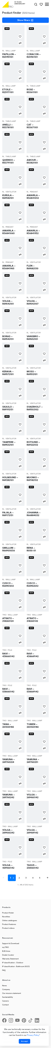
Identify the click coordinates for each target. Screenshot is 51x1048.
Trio (4, 615)
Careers (5, 1001)
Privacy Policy (33, 1035)
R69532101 (9, 443)
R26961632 (8, 584)
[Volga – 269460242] (13, 812)
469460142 (8, 866)
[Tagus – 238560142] (38, 847)
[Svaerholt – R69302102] (38, 389)
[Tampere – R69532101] (13, 424)
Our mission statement (11, 993)
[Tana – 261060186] (13, 706)
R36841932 (33, 232)
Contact (5, 1005)
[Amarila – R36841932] (38, 213)
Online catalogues (9, 920)
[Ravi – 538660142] (13, 671)
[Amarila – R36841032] (38, 177)
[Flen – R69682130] (38, 248)
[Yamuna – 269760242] (13, 777)
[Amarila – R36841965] (13, 248)
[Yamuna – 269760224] (13, 741)
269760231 (33, 760)
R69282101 (10, 478)
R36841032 (33, 196)
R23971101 (7, 91)
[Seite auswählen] (14, 878)
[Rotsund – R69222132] (38, 424)
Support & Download (10, 943)
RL (3, 51)
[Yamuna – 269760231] (38, 741)
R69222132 (33, 443)
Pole (10, 650)
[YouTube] (18, 1021)
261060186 (8, 725)
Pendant (34, 192)
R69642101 (8, 302)
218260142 (32, 619)
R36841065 (9, 232)
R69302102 (35, 408)
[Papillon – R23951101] (13, 36)
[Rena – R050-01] (38, 530)
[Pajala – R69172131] (13, 495)
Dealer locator (8, 955)
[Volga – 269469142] (38, 812)
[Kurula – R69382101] (13, 177)
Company (6, 989)
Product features (9, 924)
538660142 (8, 690)
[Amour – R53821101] (38, 142)
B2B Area (6, 951)
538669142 (32, 690)
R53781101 (8, 126)
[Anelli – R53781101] (13, 107)
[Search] (36, 4)
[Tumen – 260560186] (38, 706)
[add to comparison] (20, 43)
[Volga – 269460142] (38, 777)
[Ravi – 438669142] (38, 636)
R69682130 (32, 267)
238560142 (32, 866)
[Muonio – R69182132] (38, 459)
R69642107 (32, 302)
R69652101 (33, 337)
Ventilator (11, 192)
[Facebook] (5, 1021)
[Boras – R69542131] (13, 318)
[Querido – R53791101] (13, 142)
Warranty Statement (10, 959)
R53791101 (8, 161)
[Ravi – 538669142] (38, 671)
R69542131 (8, 337)
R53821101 (32, 161)
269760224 (8, 760)
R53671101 (32, 126)
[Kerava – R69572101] (13, 354)
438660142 (8, 655)
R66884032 (34, 514)
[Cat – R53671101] (38, 107)
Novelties (6, 916)
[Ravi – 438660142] (13, 636)
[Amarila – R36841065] (13, 213)
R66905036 (8, 549)
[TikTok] (31, 1021)
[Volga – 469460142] (13, 847)
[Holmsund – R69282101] (13, 459)
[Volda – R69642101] (13, 283)
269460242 (8, 831)
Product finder (8, 913)
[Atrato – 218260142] (38, 600)
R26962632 (32, 584)
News (4, 985)
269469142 (32, 831)
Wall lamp (11, 51)
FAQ (4, 970)
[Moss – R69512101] (38, 354)
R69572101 (8, 373)
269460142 (32, 796)
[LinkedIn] (38, 1021)
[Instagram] (12, 1021)
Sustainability (7, 997)
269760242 (8, 796)
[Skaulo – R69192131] (13, 389)
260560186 (33, 725)
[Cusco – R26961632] (13, 565)
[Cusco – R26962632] (38, 565)
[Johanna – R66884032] (38, 495)
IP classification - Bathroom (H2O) (16, 966)
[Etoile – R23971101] (13, 71)
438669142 (32, 655)
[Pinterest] (25, 1021)
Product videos (8, 928)
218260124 (8, 619)
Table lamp (35, 86)
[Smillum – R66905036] (13, 530)
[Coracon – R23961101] (38, 36)
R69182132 (33, 478)
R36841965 (9, 267)
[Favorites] (41, 4)
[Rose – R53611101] (38, 71)
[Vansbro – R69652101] (38, 318)
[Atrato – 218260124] (13, 600)
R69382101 (8, 196)
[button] (47, 4)
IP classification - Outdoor (12, 962)
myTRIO (5, 947)
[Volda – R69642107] (38, 283)
